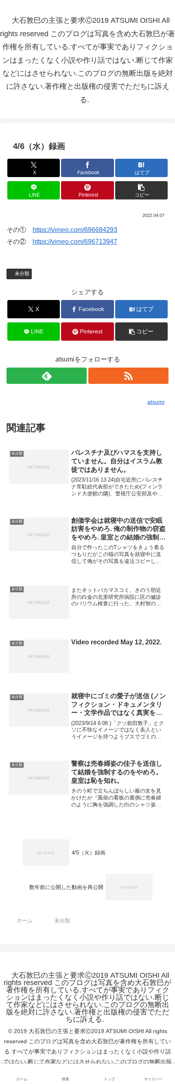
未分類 (22, 273)
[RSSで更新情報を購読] (128, 376)
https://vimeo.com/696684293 (75, 229)
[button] (141, 190)
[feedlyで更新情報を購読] (47, 376)
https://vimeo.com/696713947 (75, 241)
